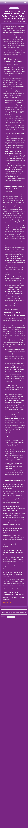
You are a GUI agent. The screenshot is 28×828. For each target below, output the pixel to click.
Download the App (7, 602)
